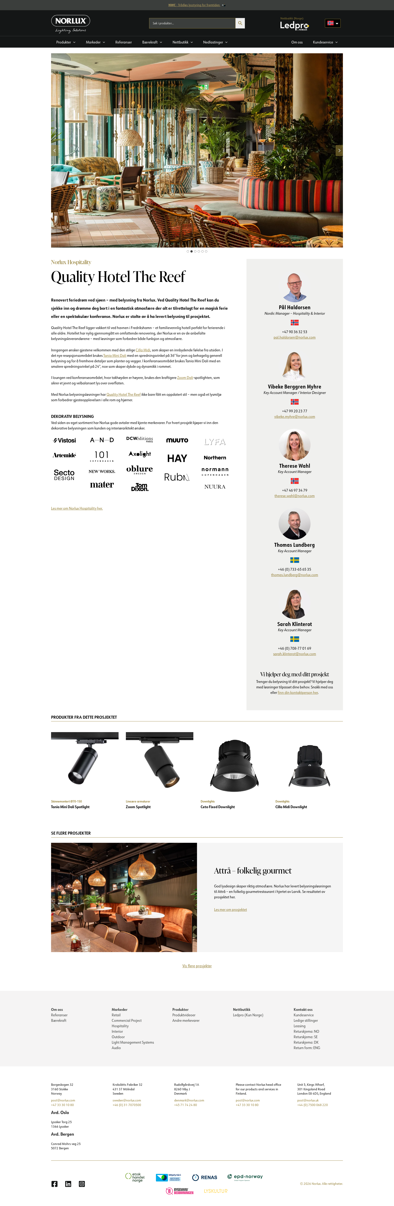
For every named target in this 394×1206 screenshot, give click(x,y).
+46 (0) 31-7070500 (127, 1105)
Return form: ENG (307, 1047)
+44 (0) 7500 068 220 (312, 1105)
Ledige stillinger (306, 1020)
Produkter (180, 1009)
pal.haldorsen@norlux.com (295, 337)
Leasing (300, 1026)
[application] (73, 42)
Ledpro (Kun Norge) (248, 1015)
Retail (116, 1015)
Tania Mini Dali (114, 355)
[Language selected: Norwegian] (333, 23)
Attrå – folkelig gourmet (253, 870)
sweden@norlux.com (127, 1100)
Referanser (59, 1015)
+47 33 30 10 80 (62, 1105)
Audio (116, 1047)
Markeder (119, 1009)
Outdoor (118, 1037)
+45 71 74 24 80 (185, 1105)
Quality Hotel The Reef (123, 394)
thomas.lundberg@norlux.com (294, 574)
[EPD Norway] (246, 1177)
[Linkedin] (68, 1183)
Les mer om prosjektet (232, 910)
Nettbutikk (241, 1009)
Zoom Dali (185, 377)
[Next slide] (339, 150)
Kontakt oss (303, 1009)
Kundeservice (304, 1015)
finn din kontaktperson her (298, 692)
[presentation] (124, 897)
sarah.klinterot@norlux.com (294, 654)
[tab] (188, 251)
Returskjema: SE (306, 1037)
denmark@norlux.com (189, 1100)
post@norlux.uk (308, 1100)
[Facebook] (54, 1183)
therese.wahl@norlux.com (295, 495)
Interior (117, 1031)
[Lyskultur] (216, 1190)
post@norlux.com (63, 1100)
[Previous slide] (54, 150)
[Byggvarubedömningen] (180, 1190)
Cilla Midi (143, 350)
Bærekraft (58, 1020)
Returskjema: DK (306, 1042)
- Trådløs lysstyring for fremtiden (194, 5)
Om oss (57, 1009)
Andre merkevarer (186, 1020)
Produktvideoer (183, 1015)
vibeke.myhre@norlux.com (294, 416)
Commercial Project (127, 1020)
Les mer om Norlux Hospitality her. (77, 508)
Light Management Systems (133, 1042)
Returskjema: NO (306, 1031)
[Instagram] (81, 1183)
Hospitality (120, 1026)
